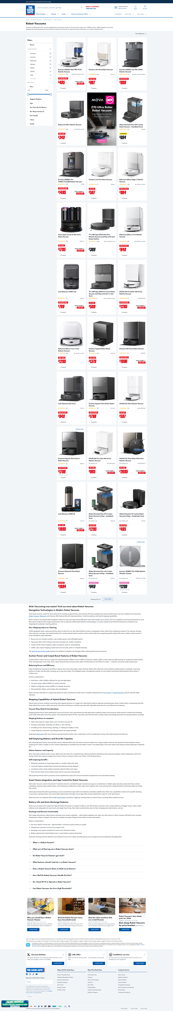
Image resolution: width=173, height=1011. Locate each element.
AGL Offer (90, 985)
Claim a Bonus (122, 982)
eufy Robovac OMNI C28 (67, 292)
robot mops (40, 734)
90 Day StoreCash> (63, 980)
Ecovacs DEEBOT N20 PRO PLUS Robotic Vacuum (70, 70)
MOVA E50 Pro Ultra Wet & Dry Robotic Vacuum (100, 459)
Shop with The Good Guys (65, 970)
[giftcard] (69, 1006)
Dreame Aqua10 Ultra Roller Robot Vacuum (101, 404)
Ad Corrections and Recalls (126, 987)
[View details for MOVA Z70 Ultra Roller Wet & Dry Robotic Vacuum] (132, 442)
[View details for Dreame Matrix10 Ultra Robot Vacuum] (71, 555)
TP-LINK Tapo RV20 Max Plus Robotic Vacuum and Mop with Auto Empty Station (102, 236)
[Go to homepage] (30, 10)
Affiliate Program (93, 992)
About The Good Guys (95, 970)
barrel (109, 693)
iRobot (31, 616)
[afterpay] (60, 1006)
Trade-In (90, 982)
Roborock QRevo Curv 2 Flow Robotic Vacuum (68, 350)
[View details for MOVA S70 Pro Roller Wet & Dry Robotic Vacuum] (132, 275)
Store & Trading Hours (63, 975)
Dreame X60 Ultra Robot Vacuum (131, 349)
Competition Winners (124, 985)
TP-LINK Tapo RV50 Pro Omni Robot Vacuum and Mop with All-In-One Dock (102, 294)
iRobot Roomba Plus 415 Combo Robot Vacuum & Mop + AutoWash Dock (101, 573)
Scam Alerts (121, 990)
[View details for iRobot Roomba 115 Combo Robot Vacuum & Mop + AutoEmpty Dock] (132, 497)
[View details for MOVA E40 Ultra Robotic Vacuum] (132, 387)
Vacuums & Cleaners (36, 19)
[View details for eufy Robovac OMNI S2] (71, 497)
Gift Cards (60, 985)
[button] (40, 925)
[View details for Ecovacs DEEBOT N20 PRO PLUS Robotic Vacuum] (71, 53)
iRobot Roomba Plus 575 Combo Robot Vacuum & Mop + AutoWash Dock (101, 516)
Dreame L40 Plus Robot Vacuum (100, 179)
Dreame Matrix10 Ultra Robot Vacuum (69, 572)
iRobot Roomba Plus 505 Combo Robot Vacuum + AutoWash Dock (131, 126)
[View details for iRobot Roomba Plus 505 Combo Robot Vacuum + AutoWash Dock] (132, 108)
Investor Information (93, 990)
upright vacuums (118, 693)
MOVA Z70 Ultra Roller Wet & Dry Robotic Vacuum (131, 459)
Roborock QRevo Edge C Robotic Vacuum (131, 180)
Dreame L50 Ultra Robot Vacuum (101, 69)
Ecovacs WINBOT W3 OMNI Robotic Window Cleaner (132, 572)
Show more (30, 82)
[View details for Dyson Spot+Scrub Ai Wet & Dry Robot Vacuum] (71, 218)
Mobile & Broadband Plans (65, 977)
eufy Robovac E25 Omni (67, 403)
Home (27, 19)
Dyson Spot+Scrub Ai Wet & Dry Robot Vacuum (69, 235)
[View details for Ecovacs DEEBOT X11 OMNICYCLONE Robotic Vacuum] (71, 163)
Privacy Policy (38, 992)
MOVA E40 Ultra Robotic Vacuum (131, 403)
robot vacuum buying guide (41, 651)
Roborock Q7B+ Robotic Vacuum (69, 125)
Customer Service (123, 970)
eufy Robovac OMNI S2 (66, 514)
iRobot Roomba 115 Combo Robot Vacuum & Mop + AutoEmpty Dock (131, 515)
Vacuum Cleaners (47, 19)
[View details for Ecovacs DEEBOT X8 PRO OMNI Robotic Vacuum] (132, 53)
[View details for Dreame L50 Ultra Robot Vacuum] (102, 53)
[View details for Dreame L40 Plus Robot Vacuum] (102, 163)
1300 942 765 (91, 9)
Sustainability (91, 987)
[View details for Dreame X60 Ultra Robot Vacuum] (132, 332)
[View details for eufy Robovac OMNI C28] (71, 275)
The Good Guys (92, 975)
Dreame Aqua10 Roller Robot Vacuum (99, 350)
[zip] (49, 1006)
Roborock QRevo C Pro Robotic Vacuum (130, 235)
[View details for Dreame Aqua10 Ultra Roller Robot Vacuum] (102, 387)
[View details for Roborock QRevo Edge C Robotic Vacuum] (132, 163)
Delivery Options (123, 977)
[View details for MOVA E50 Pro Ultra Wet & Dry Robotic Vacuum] (102, 442)
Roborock (43, 616)
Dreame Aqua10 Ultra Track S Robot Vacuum (69, 459)
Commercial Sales (123, 992)
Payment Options (62, 982)
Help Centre (121, 975)
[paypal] (54, 1006)
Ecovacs (36, 616)
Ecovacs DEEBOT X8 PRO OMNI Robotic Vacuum (131, 70)
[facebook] (27, 974)
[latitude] (65, 1006)
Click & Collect (122, 980)
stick (104, 693)
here (49, 1)
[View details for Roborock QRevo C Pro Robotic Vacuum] (132, 218)
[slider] (28, 94)
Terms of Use (144, 1008)
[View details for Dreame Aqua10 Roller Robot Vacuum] (102, 332)
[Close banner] (27, 1001)
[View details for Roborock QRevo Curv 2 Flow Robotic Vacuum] (71, 332)
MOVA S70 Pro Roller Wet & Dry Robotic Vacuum (130, 293)
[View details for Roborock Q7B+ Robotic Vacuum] (71, 108)
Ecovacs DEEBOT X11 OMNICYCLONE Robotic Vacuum (70, 180)
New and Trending (93, 980)
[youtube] (36, 974)
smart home (61, 797)
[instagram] (30, 974)
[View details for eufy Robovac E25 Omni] (71, 387)
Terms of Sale (134, 1008)
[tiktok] (33, 974)
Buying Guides (61, 987)
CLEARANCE (118, 14)
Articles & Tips (61, 990)
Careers (90, 977)
